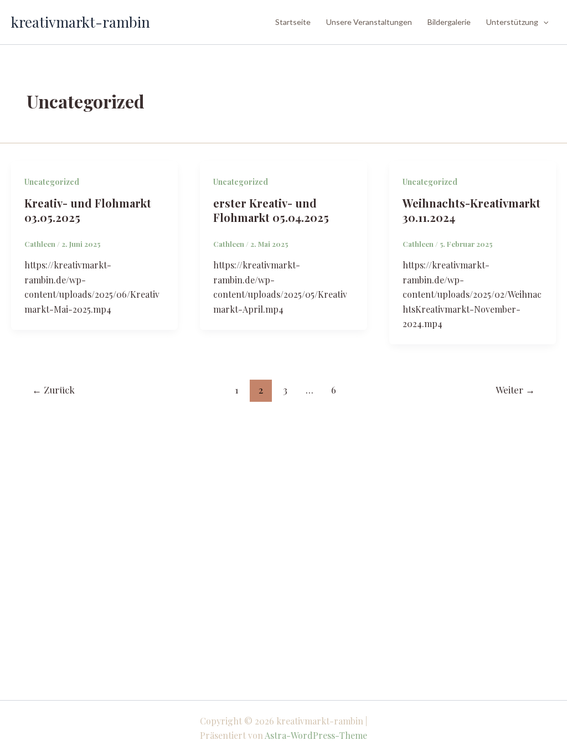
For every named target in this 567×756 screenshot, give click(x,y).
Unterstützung (512, 22)
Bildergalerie (449, 22)
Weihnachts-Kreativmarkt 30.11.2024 (471, 210)
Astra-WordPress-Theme (316, 735)
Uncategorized (51, 182)
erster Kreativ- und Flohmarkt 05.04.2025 (271, 210)
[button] (543, 22)
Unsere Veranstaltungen (369, 22)
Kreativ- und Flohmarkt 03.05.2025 (87, 210)
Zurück (53, 390)
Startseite (293, 22)
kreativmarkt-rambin (80, 22)
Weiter (515, 390)
